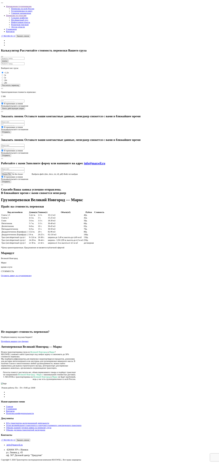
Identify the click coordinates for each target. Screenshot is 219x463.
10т (5, 80)
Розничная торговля (20, 25)
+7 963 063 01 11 (8, 36)
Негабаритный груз (19, 20)
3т (5, 75)
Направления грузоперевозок (19, 6)
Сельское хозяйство (19, 18)
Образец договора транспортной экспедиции (25, 430)
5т (5, 78)
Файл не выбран (71, 174)
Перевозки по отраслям (16, 15)
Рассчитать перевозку (10, 85)
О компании (11, 29)
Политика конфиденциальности (20, 413)
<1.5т (6, 73)
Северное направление (21, 13)
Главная (9, 406)
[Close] (2, 56)
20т (5, 83)
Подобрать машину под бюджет (15, 341)
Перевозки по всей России (22, 9)
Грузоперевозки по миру (21, 11)
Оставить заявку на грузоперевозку (16, 276)
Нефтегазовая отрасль (20, 22)
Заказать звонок (23, 36)
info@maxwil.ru (94, 163)
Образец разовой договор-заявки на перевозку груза (28, 428)
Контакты (10, 31)
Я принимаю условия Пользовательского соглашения (14, 105)
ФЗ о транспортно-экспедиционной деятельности (27, 423)
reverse (4, 61)
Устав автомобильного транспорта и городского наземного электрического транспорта (43, 425)
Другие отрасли (18, 27)
